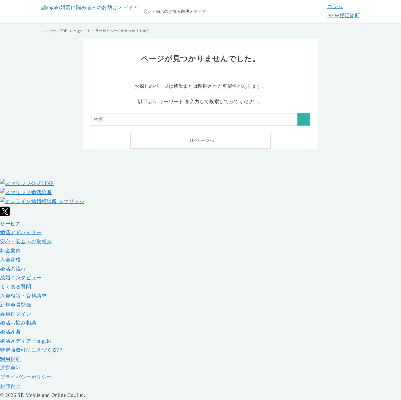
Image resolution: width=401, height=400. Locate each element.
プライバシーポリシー (26, 377)
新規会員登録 (15, 305)
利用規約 (10, 359)
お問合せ (10, 386)
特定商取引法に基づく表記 (31, 350)
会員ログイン (15, 314)
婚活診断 (343, 15)
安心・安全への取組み (26, 241)
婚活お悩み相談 (18, 322)
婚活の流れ (13, 268)
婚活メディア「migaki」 (28, 341)
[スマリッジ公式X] (5, 214)
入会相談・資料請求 (23, 295)
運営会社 (10, 368)
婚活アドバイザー (21, 232)
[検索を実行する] (303, 119)
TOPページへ (200, 140)
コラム (335, 6)
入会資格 (10, 259)
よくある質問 (15, 286)
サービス (10, 223)
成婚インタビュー (21, 277)
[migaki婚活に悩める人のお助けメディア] (89, 11)
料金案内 (10, 250)
